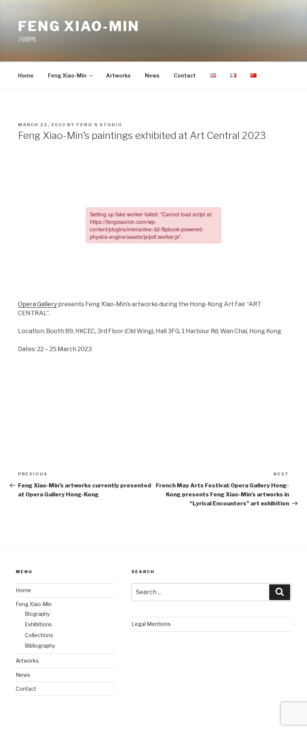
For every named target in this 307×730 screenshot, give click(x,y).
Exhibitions (38, 624)
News (152, 75)
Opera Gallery (37, 304)
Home (26, 75)
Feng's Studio (99, 124)
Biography (37, 614)
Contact (185, 75)
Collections (39, 635)
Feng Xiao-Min (78, 26)
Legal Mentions (151, 624)
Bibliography (40, 645)
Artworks (118, 75)
